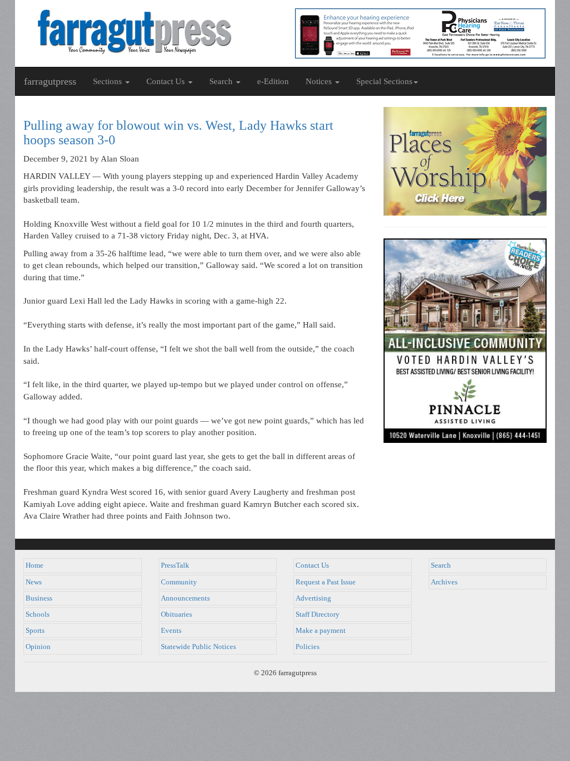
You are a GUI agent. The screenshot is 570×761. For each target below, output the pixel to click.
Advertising (313, 598)
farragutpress (50, 81)
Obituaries (176, 614)
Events (171, 631)
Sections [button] (108, 81)
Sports (35, 631)
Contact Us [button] (166, 81)
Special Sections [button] (384, 81)
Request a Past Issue (326, 582)
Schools (38, 614)
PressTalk (175, 565)
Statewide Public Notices (198, 647)
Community (179, 582)
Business (39, 598)
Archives (444, 582)
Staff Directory (318, 614)
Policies (308, 647)
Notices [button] (320, 81)
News (34, 582)
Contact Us (312, 565)
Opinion (38, 647)
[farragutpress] (150, 31)
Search (441, 565)
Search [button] (222, 81)
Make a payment (321, 631)
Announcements (185, 598)
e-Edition (273, 81)
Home (34, 565)
